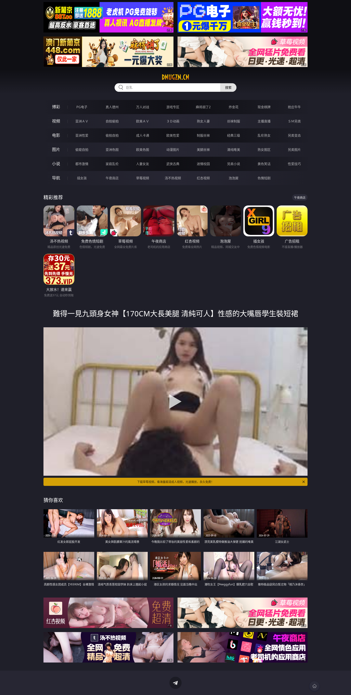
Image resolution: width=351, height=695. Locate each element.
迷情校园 (203, 164)
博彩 (56, 107)
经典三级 (233, 135)
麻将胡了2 (203, 107)
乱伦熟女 (264, 135)
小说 (56, 163)
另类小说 (233, 164)
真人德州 (112, 107)
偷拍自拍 (112, 135)
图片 (56, 149)
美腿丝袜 (203, 149)
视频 (56, 121)
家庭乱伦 (112, 164)
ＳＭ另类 (294, 121)
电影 (56, 135)
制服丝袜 (203, 135)
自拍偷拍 (112, 121)
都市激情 (81, 164)
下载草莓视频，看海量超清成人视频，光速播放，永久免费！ (175, 482)
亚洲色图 (112, 149)
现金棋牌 (264, 107)
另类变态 (294, 135)
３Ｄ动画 (172, 121)
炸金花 (233, 107)
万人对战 (142, 107)
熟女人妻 (203, 121)
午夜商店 (112, 178)
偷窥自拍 (81, 149)
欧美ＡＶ (142, 121)
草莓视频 (142, 178)
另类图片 (294, 149)
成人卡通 (142, 135)
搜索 (228, 87)
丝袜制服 (233, 121)
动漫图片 (172, 149)
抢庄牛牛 (294, 107)
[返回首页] (314, 686)
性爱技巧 (294, 164)
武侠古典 (172, 164)
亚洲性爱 (81, 135)
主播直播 (264, 121)
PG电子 (81, 107)
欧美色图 (142, 149)
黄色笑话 (264, 164)
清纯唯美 (233, 149)
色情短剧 (264, 178)
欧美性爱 (172, 135)
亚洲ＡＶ (81, 121)
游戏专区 (172, 107)
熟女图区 (264, 149)
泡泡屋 (233, 178)
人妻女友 (142, 164)
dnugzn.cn (175, 77)
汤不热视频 (173, 178)
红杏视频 (203, 178)
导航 (56, 178)
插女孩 (82, 178)
